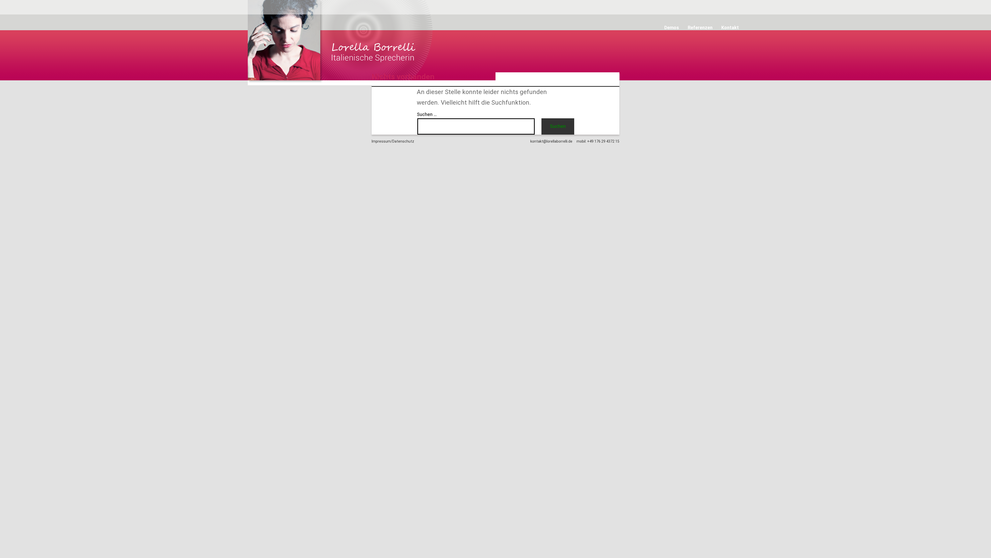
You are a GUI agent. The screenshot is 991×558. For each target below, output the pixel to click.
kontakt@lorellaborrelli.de (551, 141)
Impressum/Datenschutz (393, 141)
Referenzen (700, 27)
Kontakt (730, 27)
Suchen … (427, 114)
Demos (671, 27)
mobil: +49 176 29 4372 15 (598, 141)
